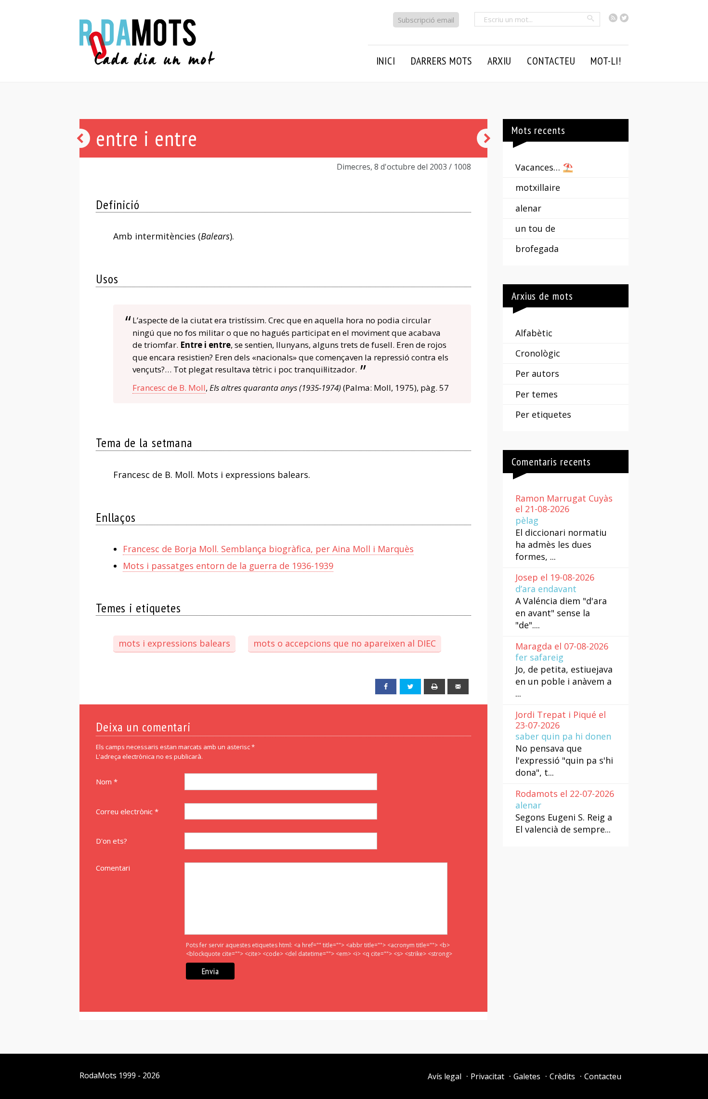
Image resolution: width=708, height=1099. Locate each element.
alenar (528, 208)
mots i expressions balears (174, 643)
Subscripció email (426, 20)
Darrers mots (441, 60)
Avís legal (444, 1076)
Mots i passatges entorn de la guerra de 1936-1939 (228, 565)
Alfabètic (533, 333)
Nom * (107, 781)
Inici (385, 60)
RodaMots (98, 1075)
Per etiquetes (543, 414)
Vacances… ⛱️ (544, 167)
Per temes (536, 394)
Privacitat (487, 1076)
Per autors (537, 373)
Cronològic (537, 353)
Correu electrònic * (127, 811)
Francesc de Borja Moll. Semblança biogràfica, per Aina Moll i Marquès (268, 549)
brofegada (537, 248)
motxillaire (537, 187)
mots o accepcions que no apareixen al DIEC (344, 643)
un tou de (535, 228)
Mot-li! (605, 60)
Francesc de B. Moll (169, 387)
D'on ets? (111, 841)
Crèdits (562, 1076)
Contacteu (602, 1076)
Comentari (113, 868)
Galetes (526, 1076)
